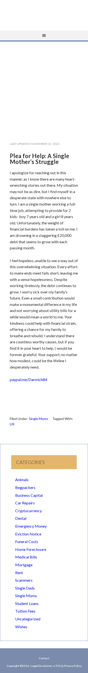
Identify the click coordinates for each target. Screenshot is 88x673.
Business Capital (29, 495)
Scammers (24, 580)
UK (12, 424)
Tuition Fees (25, 611)
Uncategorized (27, 618)
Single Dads (25, 588)
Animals (22, 479)
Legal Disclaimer (41, 666)
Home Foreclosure (30, 549)
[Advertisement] (44, 88)
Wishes (21, 626)
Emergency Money (31, 526)
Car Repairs (25, 502)
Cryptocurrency (28, 510)
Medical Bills (26, 557)
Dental (20, 518)
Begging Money (44, 13)
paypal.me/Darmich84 (28, 379)
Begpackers (25, 487)
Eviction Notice (28, 534)
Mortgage (24, 564)
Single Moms (38, 419)
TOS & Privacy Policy (68, 666)
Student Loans (27, 603)
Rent (19, 572)
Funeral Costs (26, 541)
